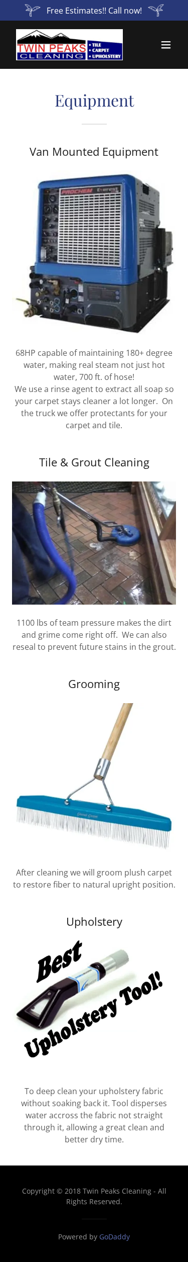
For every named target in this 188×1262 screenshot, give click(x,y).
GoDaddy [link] (114, 1236)
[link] (69, 45)
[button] (166, 45)
